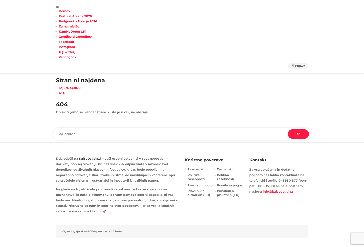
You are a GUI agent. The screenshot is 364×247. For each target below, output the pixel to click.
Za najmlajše (69, 26)
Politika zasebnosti (196, 177)
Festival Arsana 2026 (75, 16)
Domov (64, 11)
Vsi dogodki (68, 57)
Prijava (299, 66)
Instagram (67, 47)
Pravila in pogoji (200, 185)
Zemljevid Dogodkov (75, 36)
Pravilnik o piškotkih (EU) (198, 193)
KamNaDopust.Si (72, 31)
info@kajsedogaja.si (279, 191)
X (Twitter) (67, 52)
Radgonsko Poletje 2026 (78, 21)
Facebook (66, 42)
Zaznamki (195, 169)
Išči (298, 134)
